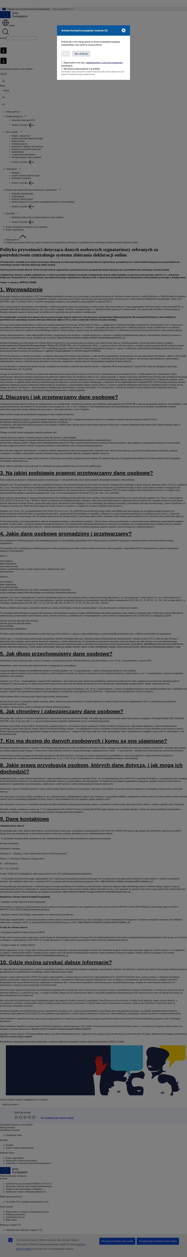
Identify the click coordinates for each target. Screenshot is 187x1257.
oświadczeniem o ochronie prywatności (104, 62)
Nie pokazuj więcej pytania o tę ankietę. (82, 68)
